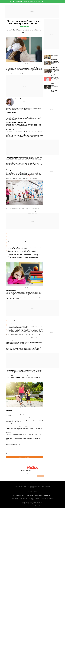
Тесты (33, 3)
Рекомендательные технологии (35, 486)
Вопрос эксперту (39, 3)
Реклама (23, 484)
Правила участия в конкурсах (43, 484)
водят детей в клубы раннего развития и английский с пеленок (21, 175)
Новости (18, 1)
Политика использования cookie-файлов (22, 486)
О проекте (18, 484)
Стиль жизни (16, 3)
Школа (35, 1)
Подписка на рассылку (26, 470)
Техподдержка (32, 487)
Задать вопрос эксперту (46, 486)
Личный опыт (29, 3)
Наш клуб (40, 1)
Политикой (25, 473)
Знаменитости (23, 3)
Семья (31, 1)
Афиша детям (45, 3)
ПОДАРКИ (50, 3)
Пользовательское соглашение (31, 484)
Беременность (25, 1)
